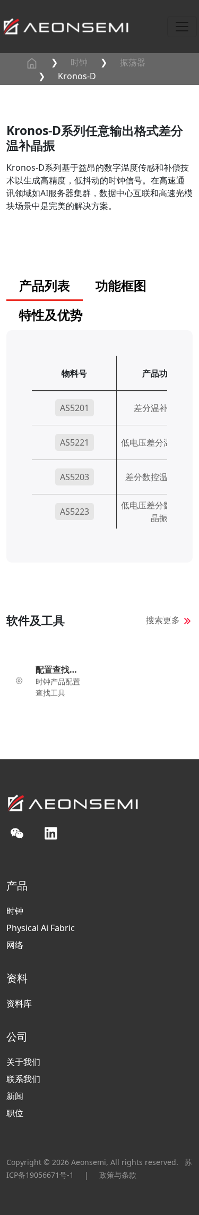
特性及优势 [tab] (51, 314)
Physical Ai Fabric (40, 928)
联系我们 (23, 1079)
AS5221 (74, 442)
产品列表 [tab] (44, 285)
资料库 (19, 1003)
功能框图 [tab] (121, 285)
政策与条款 (117, 1175)
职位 (14, 1113)
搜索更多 (163, 620)
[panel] (99, 459)
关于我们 (23, 1062)
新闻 (14, 1096)
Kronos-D (77, 76)
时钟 (79, 62)
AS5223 (74, 511)
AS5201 (74, 408)
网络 (14, 945)
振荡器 (132, 62)
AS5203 (74, 477)
